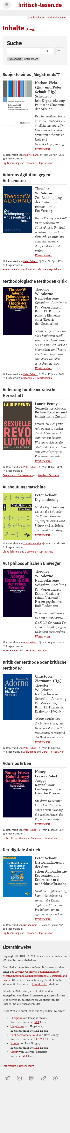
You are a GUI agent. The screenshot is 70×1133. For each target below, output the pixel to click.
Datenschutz (26, 1065)
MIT (36, 1022)
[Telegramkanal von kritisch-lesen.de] (7, 1078)
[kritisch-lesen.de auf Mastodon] (31, 1078)
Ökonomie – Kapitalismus (39, 163)
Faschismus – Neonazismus (18, 269)
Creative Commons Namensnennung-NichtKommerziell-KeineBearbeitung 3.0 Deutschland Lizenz (35, 976)
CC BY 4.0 (40, 1039)
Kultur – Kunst (10, 650)
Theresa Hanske (32, 543)
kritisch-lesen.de (40, 5)
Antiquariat (29, 751)
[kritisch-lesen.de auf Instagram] (19, 1078)
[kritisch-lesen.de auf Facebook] (55, 1078)
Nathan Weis (30, 925)
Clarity (14, 1051)
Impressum (9, 1065)
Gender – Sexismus (48, 475)
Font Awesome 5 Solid (24, 1034)
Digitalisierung (11, 163)
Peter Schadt (30, 261)
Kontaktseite (39, 984)
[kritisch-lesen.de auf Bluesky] (43, 1078)
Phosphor (16, 1017)
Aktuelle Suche (58, 17)
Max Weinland (31, 154)
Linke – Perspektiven (49, 269)
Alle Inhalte (37, 17)
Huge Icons (17, 1026)
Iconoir (14, 1043)
